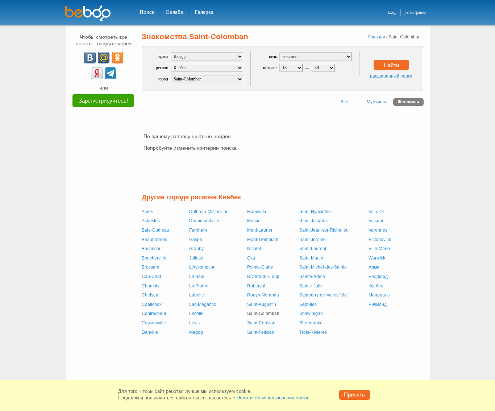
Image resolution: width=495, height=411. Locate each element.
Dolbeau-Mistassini (208, 211)
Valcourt (376, 220)
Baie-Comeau (155, 230)
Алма (374, 267)
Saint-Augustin (261, 304)
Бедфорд (378, 276)
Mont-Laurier (260, 230)
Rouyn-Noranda (263, 295)
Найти (391, 65)
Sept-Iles (308, 304)
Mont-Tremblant (262, 239)
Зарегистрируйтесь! (103, 100)
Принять (354, 394)
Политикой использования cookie (273, 397)
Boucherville (154, 258)
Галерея (204, 12)
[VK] (90, 57)
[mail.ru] (103, 57)
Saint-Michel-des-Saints (322, 267)
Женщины (408, 101)
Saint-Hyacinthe (315, 211)
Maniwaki (256, 211)
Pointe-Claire (260, 267)
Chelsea (150, 295)
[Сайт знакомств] (92, 13)
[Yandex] (97, 73)
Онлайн (174, 12)
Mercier (254, 220)
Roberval (256, 285)
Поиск (147, 12)
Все (344, 101)
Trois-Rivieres (313, 332)
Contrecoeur (154, 313)
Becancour (152, 248)
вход (392, 12)
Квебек (376, 285)
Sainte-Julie (311, 285)
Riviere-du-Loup (263, 276)
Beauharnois (154, 239)
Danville (150, 332)
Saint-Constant (261, 322)
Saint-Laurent (312, 248)
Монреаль (379, 295)
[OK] (117, 57)
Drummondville (204, 220)
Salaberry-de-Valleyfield (323, 295)
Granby (196, 248)
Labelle (196, 295)
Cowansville (154, 322)
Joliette (196, 258)
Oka (251, 258)
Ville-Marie (379, 248)
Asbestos (151, 220)
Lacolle (196, 313)
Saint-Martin (311, 258)
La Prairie (198, 285)
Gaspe (195, 239)
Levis (194, 322)
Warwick (377, 258)
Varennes (378, 230)
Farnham (198, 230)
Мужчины (376, 101)
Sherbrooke (311, 322)
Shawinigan (311, 313)
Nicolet (254, 248)
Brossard (150, 267)
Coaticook (152, 304)
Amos (147, 211)
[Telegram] (110, 73)
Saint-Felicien (260, 332)
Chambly (150, 285)
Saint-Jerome (312, 239)
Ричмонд (378, 304)
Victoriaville (380, 239)
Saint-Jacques (313, 220)
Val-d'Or (376, 211)
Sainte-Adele (312, 276)
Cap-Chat (151, 276)
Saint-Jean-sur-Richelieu (324, 230)
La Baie (196, 276)
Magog (196, 332)
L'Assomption (202, 267)
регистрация (415, 12)
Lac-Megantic (202, 304)
